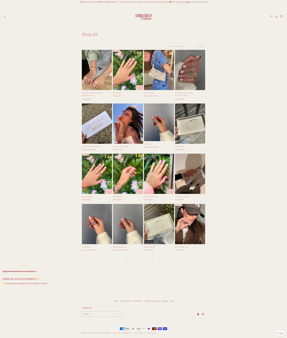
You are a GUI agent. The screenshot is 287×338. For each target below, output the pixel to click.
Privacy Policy (125, 301)
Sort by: (171, 46)
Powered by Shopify (104, 333)
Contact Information (152, 301)
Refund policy (127, 333)
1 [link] (128, 261)
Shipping (165, 301)
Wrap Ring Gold (87, 197)
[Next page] (158, 261)
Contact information (139, 333)
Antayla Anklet (180, 146)
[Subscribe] (119, 314)
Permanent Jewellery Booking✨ (92, 93)
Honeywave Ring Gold (182, 197)
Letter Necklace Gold (182, 247)
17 (152, 261)
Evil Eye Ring (86, 247)
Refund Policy (137, 301)
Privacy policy (116, 333)
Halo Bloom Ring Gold (151, 197)
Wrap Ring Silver (118, 197)
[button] (4, 16)
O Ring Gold (117, 93)
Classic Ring (148, 144)
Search (116, 301)
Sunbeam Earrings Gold (121, 146)
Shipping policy (152, 333)
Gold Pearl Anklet (149, 247)
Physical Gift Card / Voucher (91, 146)
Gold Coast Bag (149, 93)
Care (171, 301)
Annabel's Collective (92, 333)
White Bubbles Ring (119, 247)
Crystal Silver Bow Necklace (184, 93)
